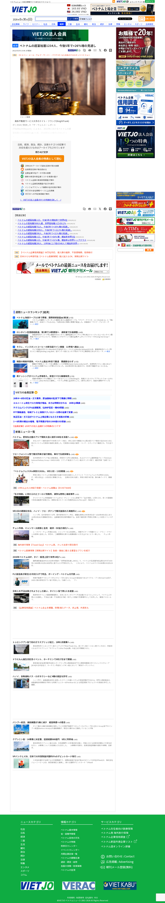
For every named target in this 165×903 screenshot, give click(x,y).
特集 (118, 24)
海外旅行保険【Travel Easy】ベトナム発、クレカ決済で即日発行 (48, 544)
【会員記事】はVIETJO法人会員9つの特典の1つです (36, 426)
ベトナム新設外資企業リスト (117, 841)
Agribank (70, 14)
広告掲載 (111, 862)
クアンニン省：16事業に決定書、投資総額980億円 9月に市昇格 (43, 739)
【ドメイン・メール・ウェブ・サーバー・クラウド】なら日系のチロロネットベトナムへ (54, 55)
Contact (129, 856)
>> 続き (36, 324)
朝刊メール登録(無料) (119, 867)
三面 (70, 24)
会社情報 (15, 24)
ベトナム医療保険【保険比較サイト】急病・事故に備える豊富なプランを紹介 (54, 550)
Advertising (126, 862)
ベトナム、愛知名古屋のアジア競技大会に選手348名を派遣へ (41, 436)
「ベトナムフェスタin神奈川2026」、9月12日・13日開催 (39, 471)
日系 (53, 24)
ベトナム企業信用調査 (113, 837)
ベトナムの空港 (68, 869)
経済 (62, 24)
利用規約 (98, 279)
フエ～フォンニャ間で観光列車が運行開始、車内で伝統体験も (42, 454)
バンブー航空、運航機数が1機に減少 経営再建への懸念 (39, 722)
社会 (45, 24)
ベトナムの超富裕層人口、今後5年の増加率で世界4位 (42, 219)
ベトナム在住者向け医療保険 (117, 828)
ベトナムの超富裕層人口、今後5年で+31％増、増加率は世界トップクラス (52, 240)
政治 (94, 24)
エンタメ (128, 24)
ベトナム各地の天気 (70, 837)
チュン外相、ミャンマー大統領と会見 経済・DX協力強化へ (41, 528)
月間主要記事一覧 (69, 853)
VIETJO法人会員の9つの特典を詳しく (40, 199)
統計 (102, 24)
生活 (78, 24)
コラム (23, 874)
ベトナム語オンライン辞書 (115, 846)
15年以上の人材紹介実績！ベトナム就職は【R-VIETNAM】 (45, 487)
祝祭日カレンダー (69, 845)
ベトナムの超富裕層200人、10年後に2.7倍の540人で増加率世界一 (48, 243)
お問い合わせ (114, 856)
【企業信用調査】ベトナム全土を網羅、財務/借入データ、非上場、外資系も (53, 607)
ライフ (26, 24)
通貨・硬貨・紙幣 (69, 861)
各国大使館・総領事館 (71, 865)
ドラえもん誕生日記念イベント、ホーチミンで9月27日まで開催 (42, 659)
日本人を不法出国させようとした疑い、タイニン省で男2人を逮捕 (43, 590)
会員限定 (149, 24)
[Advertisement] (60, 296)
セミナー (36, 24)
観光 (86, 24)
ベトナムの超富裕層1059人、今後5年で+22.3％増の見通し (45, 229)
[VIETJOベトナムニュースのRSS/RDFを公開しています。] (113, 2)
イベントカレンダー (70, 849)
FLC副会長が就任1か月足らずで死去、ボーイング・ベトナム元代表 (44, 574)
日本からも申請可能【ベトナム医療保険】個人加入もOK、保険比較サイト (54, 256)
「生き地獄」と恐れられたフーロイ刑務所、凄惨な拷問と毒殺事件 (44, 494)
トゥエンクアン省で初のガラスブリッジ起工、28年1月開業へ (41, 642)
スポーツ (138, 24)
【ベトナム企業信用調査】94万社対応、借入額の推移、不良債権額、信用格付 (56, 252)
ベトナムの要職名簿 (70, 857)
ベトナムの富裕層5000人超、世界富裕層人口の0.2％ (42, 223)
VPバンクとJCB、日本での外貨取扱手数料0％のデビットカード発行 (45, 756)
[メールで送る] (95, 50)
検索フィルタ (87, 19)
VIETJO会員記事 (24, 392)
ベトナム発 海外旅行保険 (114, 832)
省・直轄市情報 (68, 833)
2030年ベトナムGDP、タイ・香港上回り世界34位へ (37, 556)
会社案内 (89, 897)
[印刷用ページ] (89, 50)
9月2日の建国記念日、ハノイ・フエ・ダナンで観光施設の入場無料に (45, 510)
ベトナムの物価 (68, 841)
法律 (110, 24)
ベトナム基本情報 (69, 829)
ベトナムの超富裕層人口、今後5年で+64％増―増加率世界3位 (46, 236)
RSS (96, 897)
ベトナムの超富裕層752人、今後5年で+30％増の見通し (43, 226)
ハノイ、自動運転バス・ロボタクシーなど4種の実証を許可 (40, 676)
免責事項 (107, 279)
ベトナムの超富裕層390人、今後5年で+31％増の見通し (43, 233)
